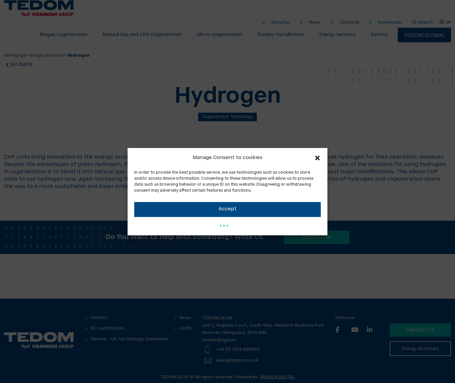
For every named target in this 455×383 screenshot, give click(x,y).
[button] (317, 158)
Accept (227, 209)
